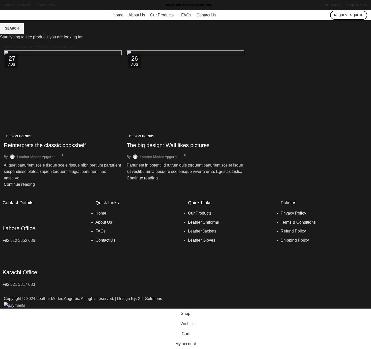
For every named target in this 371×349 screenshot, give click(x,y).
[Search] (325, 15)
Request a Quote (348, 15)
